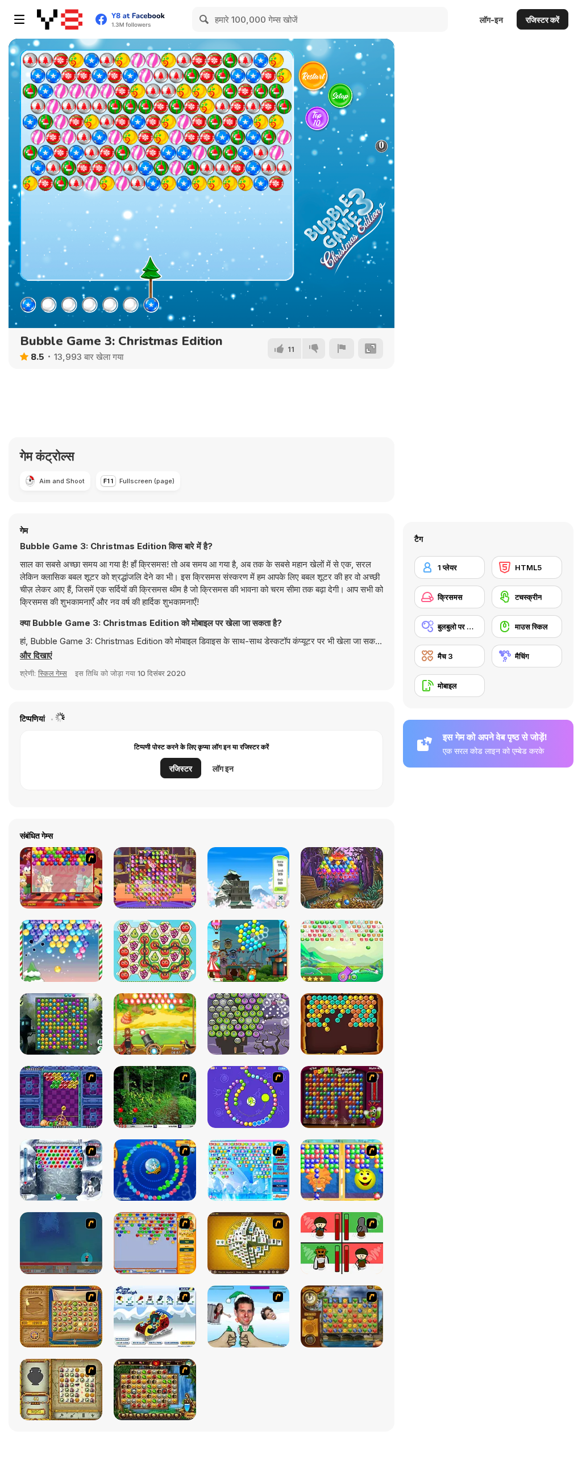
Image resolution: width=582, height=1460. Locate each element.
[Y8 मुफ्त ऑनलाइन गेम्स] (59, 19)
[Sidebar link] (19, 19)
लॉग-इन (491, 19)
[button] (36, 655)
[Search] (204, 19)
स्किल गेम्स (52, 673)
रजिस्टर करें (542, 19)
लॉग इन (223, 768)
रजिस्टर (180, 768)
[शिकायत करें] (341, 348)
